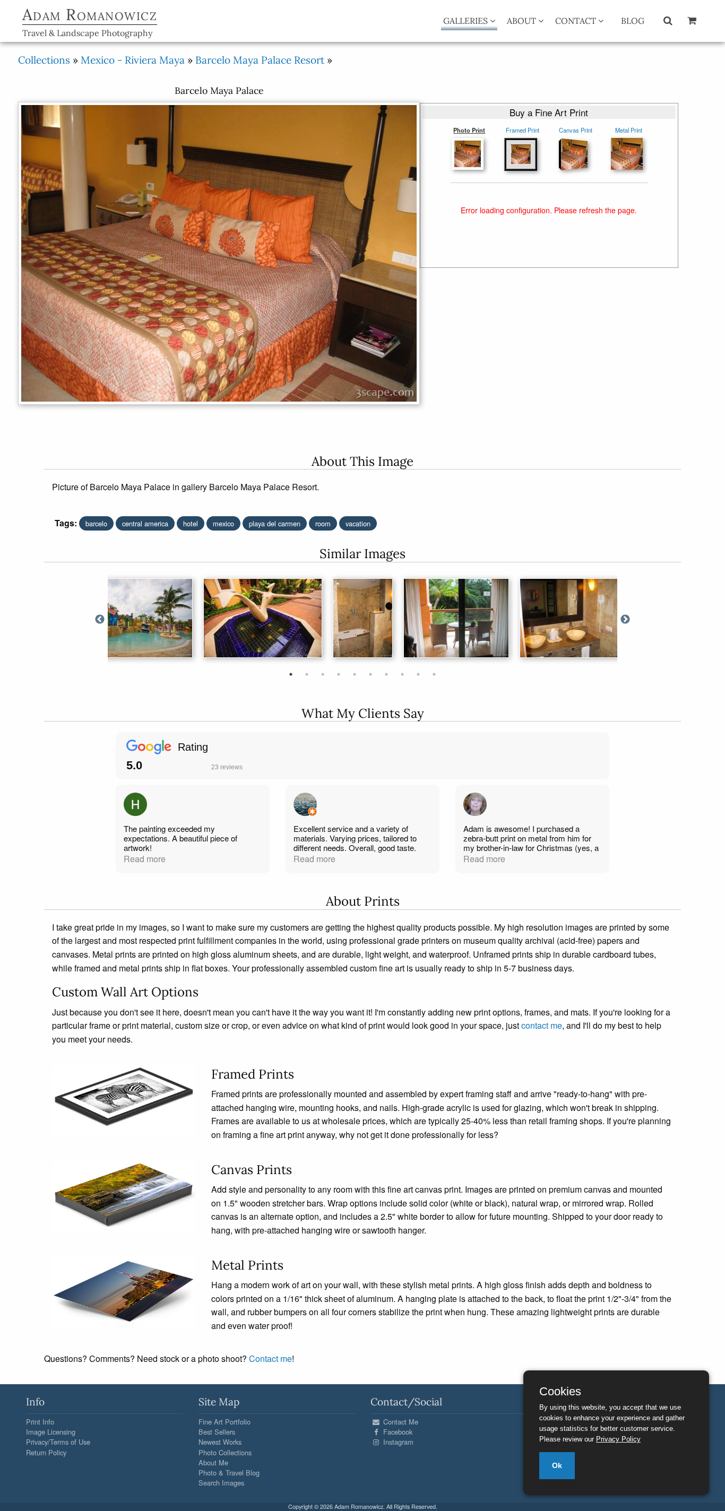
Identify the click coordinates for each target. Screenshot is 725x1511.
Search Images (221, 1483)
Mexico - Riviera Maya (133, 60)
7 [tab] (386, 674)
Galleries (466, 20)
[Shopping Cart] (692, 20)
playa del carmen (274, 523)
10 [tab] (434, 674)
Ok (557, 1465)
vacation (358, 523)
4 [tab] (338, 674)
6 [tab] (370, 674)
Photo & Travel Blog (229, 1472)
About (522, 20)
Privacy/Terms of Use (58, 1442)
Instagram (397, 1442)
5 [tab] (354, 674)
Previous (99, 619)
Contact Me (399, 1422)
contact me (541, 1025)
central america (145, 523)
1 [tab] (291, 674)
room (323, 523)
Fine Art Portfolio (224, 1422)
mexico (223, 523)
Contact (576, 20)
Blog (632, 20)
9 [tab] (418, 674)
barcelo (96, 523)
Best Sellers (216, 1432)
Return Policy (46, 1452)
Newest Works (219, 1442)
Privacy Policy (618, 1439)
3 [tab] (322, 674)
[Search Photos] (668, 20)
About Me (213, 1462)
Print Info (40, 1422)
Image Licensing (50, 1432)
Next (625, 619)
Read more (145, 859)
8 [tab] (402, 674)
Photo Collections (225, 1452)
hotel (190, 523)
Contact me (270, 1358)
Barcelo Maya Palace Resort (259, 60)
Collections (44, 60)
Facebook (396, 1432)
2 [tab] (306, 674)
